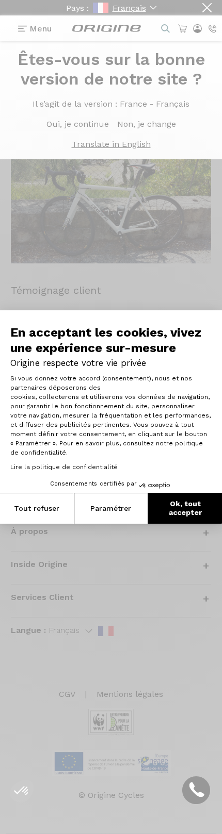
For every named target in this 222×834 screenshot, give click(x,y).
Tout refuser (36, 508)
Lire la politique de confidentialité (64, 467)
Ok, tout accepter (185, 508)
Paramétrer (110, 508)
